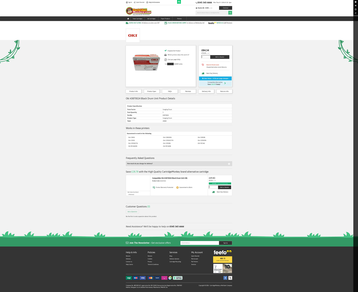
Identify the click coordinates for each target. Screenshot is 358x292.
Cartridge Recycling (175, 261)
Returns (128, 256)
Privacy (150, 261)
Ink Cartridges (151, 18)
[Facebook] (225, 278)
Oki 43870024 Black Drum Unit (159, 26)
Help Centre (129, 264)
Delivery (128, 259)
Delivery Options (174, 259)
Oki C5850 (131, 137)
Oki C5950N (166, 143)
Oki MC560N (167, 146)
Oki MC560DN (132, 146)
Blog (170, 256)
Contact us (129, 261)
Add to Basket (219, 57)
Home (128, 26)
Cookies (150, 259)
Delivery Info (206, 91)
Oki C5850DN (167, 137)
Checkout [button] (225, 8)
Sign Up (225, 243)
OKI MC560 (201, 143)
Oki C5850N (201, 137)
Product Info (133, 91)
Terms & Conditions (153, 264)
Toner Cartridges (137, 18)
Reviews (188, 91)
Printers (179, 18)
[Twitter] (229, 278)
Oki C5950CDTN (168, 140)
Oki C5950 (131, 140)
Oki (146, 26)
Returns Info (224, 91)
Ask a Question (165, 35)
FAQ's (170, 91)
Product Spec (151, 91)
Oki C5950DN (202, 140)
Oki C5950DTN (133, 143)
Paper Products (165, 18)
